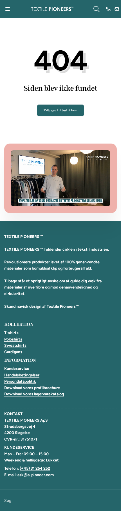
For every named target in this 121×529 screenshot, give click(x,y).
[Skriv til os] (117, 9)
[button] (7, 9)
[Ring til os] (108, 9)
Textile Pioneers (54, 520)
